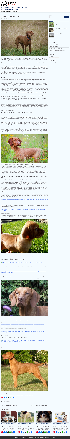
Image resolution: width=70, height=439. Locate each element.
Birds (51, 4)
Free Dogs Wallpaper (53, 62)
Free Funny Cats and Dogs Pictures (55, 65)
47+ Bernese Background (42, 425)
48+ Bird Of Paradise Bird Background (55, 48)
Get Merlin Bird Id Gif (58, 33)
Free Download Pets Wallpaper (10, 399)
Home (26, 4)
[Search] (68, 6)
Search (50, 15)
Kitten (47, 4)
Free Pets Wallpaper (33, 4)
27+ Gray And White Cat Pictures (61, 28)
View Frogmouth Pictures (53, 46)
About (26, 7)
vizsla (8, 401)
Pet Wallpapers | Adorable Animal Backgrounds (12, 8)
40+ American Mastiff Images (25, 425)
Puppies (54, 4)
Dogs (40, 4)
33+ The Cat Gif (51, 52)
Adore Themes (52, 437)
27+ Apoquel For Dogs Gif (53, 44)
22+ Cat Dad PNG (5, 425)
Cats (43, 4)
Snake (59, 4)
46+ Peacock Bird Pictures (55, 39)
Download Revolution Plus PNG (60, 425)
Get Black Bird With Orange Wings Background (57, 50)
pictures (5, 401)
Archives (51, 56)
